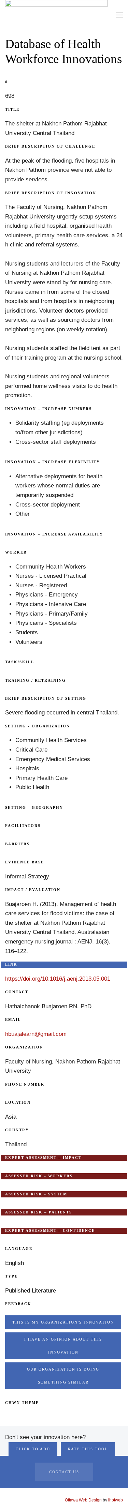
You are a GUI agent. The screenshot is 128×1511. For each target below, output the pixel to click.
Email (13, 1019)
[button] (119, 15)
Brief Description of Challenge (50, 146)
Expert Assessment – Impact (43, 1157)
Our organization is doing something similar (63, 1375)
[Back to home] (56, 15)
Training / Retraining (35, 680)
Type (11, 1276)
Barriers (17, 844)
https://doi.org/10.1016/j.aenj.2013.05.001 (57, 979)
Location (18, 1102)
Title (12, 109)
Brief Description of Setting (45, 698)
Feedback (18, 1304)
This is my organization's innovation (63, 1322)
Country (17, 1130)
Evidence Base (24, 862)
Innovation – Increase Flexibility (52, 462)
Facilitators (23, 826)
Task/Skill (19, 662)
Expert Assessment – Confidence (50, 1230)
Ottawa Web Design (83, 1500)
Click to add (33, 1449)
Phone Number (24, 1084)
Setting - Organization (37, 726)
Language (18, 1248)
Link (11, 964)
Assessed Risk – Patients (38, 1212)
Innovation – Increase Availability (54, 534)
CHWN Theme (22, 1403)
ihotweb (115, 1500)
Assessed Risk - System (36, 1194)
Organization (24, 1047)
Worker (16, 552)
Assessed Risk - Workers (39, 1176)
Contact (16, 992)
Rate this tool (88, 1449)
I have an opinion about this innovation (63, 1345)
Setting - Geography (34, 807)
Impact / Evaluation (32, 890)
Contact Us (64, 1472)
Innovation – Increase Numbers (48, 409)
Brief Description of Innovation (50, 193)
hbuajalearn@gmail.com (36, 1034)
